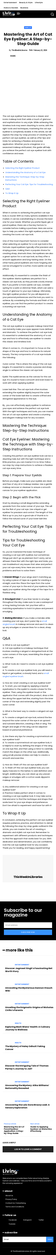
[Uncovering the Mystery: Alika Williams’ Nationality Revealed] (8, 1079)
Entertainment (22, 965)
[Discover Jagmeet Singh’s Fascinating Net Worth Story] (8, 962)
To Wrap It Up (11, 193)
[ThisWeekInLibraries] (28, 865)
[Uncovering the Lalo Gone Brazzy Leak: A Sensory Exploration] (8, 1098)
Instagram (27, 1220)
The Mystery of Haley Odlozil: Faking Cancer (25, 1048)
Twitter (41, 1220)
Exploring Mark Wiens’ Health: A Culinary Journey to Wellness (27, 1028)
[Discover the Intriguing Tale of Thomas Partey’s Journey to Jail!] (8, 1059)
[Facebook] (19, 56)
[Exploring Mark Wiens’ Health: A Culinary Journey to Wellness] (8, 1021)
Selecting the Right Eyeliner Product (22, 168)
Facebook (13, 1220)
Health (18, 1023)
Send (50, 1239)
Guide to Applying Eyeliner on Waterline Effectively (41, 1129)
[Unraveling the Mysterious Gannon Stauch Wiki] (8, 981)
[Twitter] (25, 56)
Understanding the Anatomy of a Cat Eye (25, 172)
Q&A (7, 188)
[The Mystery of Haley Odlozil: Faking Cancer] (8, 1040)
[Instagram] (20, 1220)
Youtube (12, 1224)
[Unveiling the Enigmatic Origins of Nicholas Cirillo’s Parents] (8, 1001)
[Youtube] (6, 1224)
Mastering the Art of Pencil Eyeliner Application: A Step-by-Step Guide (14, 1130)
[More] (43, 56)
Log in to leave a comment (28, 1149)
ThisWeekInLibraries (19, 50)
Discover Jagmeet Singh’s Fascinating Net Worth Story (28, 970)
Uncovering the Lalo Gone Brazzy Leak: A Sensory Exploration (27, 1106)
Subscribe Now (28, 932)
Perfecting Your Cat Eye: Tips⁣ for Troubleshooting (29, 184)
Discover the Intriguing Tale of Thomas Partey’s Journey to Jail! (26, 1067)
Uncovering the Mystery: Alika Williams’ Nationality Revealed (27, 1087)
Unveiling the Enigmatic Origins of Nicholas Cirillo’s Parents (29, 1009)
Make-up (28, 28)
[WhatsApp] (37, 56)
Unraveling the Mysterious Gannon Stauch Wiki (28, 989)
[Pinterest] (31, 56)
